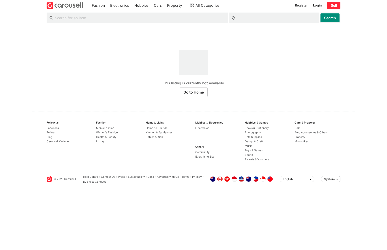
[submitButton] (330, 17)
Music (248, 145)
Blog (49, 137)
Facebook (53, 128)
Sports (249, 154)
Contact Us (108, 176)
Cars (297, 128)
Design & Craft (254, 141)
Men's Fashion (105, 128)
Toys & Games (254, 150)
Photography (253, 132)
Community (202, 152)
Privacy (197, 176)
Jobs (151, 176)
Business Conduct (94, 181)
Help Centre (90, 176)
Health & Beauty (106, 137)
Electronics (202, 128)
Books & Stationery (257, 128)
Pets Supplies (253, 137)
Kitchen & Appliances (159, 132)
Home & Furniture (157, 128)
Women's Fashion (107, 132)
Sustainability (136, 176)
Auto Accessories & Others (311, 132)
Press (121, 176)
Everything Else (205, 156)
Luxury (100, 141)
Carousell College (58, 141)
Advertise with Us (168, 176)
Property (300, 137)
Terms (185, 176)
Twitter (51, 132)
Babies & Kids (154, 137)
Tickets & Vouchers (257, 159)
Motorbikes (302, 141)
